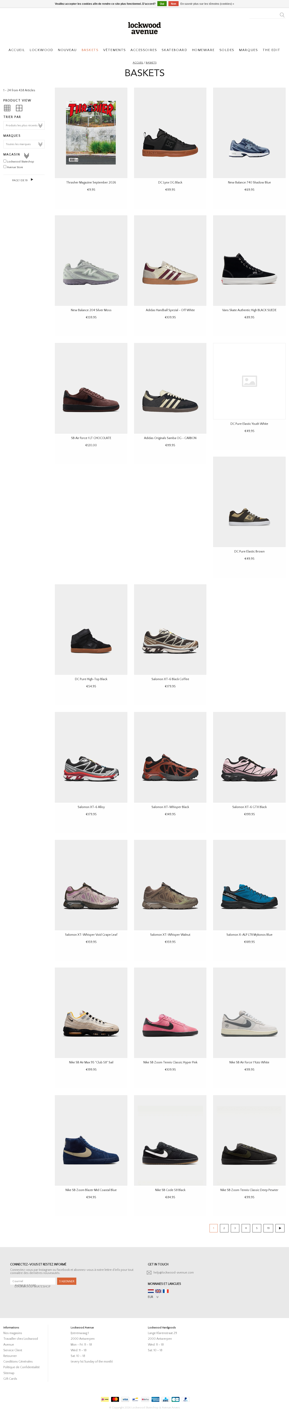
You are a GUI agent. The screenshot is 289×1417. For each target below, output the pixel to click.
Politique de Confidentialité (21, 1367)
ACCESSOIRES (144, 50)
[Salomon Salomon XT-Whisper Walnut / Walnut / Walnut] (170, 885)
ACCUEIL (17, 50)
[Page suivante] (32, 179)
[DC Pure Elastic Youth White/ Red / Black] (249, 381)
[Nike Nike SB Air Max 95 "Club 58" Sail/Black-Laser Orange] (91, 1013)
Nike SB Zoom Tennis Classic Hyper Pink (170, 1062)
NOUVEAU (67, 50)
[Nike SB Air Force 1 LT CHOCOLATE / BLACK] (91, 388)
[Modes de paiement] (104, 1398)
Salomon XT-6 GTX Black (249, 807)
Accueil (138, 62)
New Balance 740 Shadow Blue (249, 182)
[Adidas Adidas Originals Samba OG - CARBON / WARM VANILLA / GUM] (170, 388)
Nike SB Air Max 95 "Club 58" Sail (91, 1062)
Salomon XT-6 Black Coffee (170, 679)
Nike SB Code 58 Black (170, 1190)
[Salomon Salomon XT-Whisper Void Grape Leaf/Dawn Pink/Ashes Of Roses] (91, 885)
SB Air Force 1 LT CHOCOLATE (91, 438)
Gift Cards (10, 1379)
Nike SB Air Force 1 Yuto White (249, 1062)
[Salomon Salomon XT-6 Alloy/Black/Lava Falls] (91, 757)
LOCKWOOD (41, 50)
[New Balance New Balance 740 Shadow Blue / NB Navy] (249, 133)
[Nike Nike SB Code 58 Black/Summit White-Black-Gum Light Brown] (170, 1140)
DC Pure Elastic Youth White (249, 424)
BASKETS (90, 50)
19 (268, 1228)
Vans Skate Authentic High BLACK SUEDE (249, 310)
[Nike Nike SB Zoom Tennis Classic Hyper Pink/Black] (170, 1013)
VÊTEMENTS (114, 50)
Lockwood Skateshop (20, 161)
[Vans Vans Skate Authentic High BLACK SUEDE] (249, 260)
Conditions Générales (18, 1361)
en (158, 1291)
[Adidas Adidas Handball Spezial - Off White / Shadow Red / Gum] (170, 260)
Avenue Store (15, 167)
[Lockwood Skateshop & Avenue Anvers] (144, 28)
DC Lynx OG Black (170, 182)
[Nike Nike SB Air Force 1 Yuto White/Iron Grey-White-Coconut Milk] (249, 1013)
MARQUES (248, 50)
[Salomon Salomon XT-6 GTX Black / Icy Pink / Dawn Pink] (249, 757)
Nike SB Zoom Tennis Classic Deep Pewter (249, 1190)
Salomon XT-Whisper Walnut (170, 935)
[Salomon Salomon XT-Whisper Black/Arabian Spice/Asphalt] (170, 757)
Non (173, 3)
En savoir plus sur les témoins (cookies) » (207, 3)
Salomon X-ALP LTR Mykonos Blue (249, 935)
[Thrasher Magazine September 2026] (91, 133)
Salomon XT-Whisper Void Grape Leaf (91, 935)
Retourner (10, 1356)
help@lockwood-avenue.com (174, 1272)
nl (151, 1291)
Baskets (151, 62)
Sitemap (8, 1373)
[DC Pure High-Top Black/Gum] (91, 629)
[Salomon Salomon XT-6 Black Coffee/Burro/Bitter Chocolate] (170, 629)
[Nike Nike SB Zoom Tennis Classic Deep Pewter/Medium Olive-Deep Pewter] (249, 1140)
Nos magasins (12, 1333)
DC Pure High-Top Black (91, 679)
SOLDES (226, 50)
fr (166, 1291)
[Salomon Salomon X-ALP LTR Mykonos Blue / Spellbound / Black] (249, 885)
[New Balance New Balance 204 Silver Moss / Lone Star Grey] (91, 260)
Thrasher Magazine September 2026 (91, 182)
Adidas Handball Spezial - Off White (170, 310)
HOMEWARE (203, 50)
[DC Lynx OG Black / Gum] (170, 133)
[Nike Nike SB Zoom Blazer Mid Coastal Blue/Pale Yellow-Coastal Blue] (91, 1140)
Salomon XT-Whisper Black (170, 807)
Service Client (12, 1350)
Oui (162, 3)
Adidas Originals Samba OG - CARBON (170, 438)
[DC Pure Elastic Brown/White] (249, 502)
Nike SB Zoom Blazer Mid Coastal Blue (91, 1190)
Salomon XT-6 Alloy (91, 807)
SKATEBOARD (174, 50)
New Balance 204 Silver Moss (91, 310)
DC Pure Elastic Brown (249, 551)
